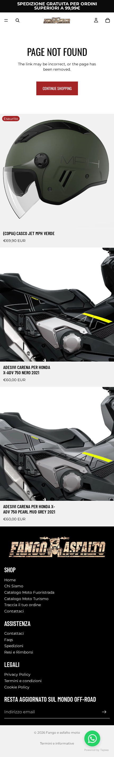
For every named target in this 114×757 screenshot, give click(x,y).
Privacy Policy (17, 674)
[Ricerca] (17, 20)
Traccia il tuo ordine (22, 604)
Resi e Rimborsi (18, 652)
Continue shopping (57, 88)
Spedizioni (13, 645)
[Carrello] (107, 20)
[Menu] (6, 20)
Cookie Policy (16, 687)
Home (10, 580)
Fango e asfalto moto (63, 733)
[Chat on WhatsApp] (92, 738)
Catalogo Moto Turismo (26, 598)
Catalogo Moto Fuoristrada (29, 592)
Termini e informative (57, 743)
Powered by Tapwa (96, 749)
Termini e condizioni (23, 680)
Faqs (8, 639)
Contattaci (14, 611)
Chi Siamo (13, 586)
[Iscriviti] (104, 712)
